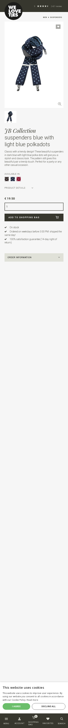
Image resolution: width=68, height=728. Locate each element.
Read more (32, 699)
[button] (34, 257)
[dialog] (34, 699)
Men (45, 17)
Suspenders (56, 17)
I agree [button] (16, 706)
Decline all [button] (48, 706)
